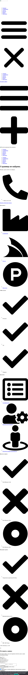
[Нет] (18, 674)
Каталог (4, 11)
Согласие (2, 668)
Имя (1, 657)
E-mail (1, 662)
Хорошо (16, 674)
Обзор (1, 666)
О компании (5, 9)
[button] (14, 44)
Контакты (5, 13)
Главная (4, 8)
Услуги (4, 10)
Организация (3, 660)
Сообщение (2, 665)
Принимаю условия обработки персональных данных (14, 669)
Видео (4, 12)
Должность (2, 661)
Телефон (2, 658)
